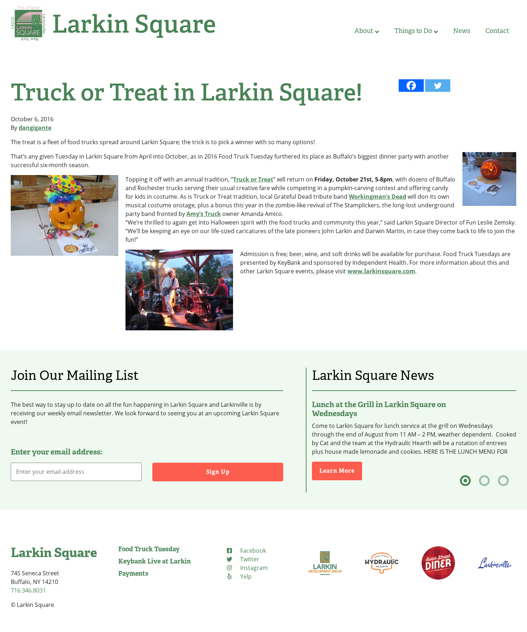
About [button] (364, 31)
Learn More (340, 471)
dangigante (35, 128)
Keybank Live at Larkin (154, 561)
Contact (497, 31)
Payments (133, 573)
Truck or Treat (253, 179)
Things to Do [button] (413, 31)
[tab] (465, 480)
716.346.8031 (28, 590)
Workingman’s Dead (377, 197)
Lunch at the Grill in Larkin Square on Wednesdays (379, 409)
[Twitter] (437, 85)
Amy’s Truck (203, 214)
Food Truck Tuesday (149, 549)
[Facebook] (411, 85)
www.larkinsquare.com (381, 271)
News (461, 31)
